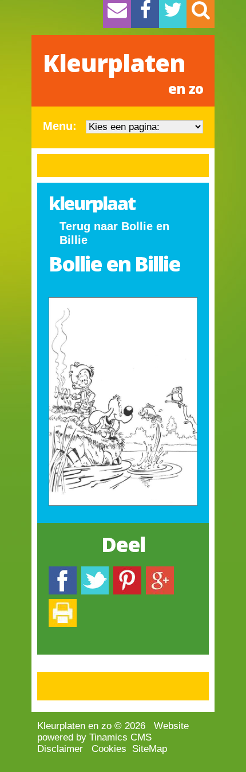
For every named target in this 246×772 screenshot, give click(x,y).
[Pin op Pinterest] (127, 571)
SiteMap (149, 748)
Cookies (109, 748)
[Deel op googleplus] (160, 571)
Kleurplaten (123, 72)
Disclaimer (60, 748)
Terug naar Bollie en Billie (114, 233)
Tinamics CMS (120, 737)
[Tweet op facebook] (95, 571)
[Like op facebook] (63, 571)
